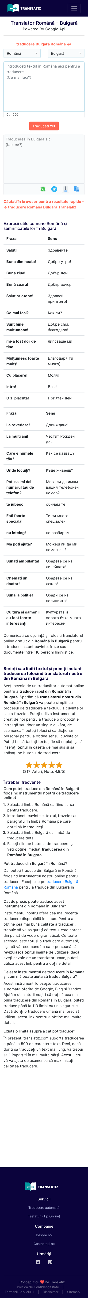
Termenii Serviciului (19, 1292)
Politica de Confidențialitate (38, 1287)
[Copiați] (76, 189)
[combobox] (22, 53)
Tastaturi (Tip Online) (44, 1216)
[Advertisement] (44, 1116)
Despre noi (44, 1235)
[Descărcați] (65, 189)
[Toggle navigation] (74, 8)
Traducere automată (50, 1207)
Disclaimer (50, 1292)
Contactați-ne (44, 1244)
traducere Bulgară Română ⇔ (44, 44)
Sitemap (73, 1292)
